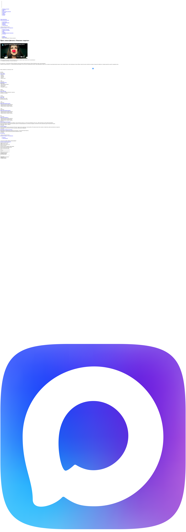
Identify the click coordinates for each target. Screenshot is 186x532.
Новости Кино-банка (5, 22)
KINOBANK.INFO (3, 82)
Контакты (4, 24)
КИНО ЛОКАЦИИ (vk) (4, 117)
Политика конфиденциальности (5, 141)
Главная (3, 36)
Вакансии (4, 23)
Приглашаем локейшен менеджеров (6, 129)
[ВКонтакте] (93, 68)
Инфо (3, 10)
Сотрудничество (5, 25)
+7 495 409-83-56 (10, 27)
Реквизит (3, 14)
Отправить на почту (4, 153)
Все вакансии (2, 133)
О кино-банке (4, 21)
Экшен (3, 13)
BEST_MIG (2, 97)
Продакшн (4, 12)
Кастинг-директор (3, 126)
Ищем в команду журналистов (5, 121)
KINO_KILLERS (3, 91)
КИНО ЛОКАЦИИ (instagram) (5, 110)
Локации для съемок (5, 29)
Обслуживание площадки (6, 11)
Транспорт (4, 9)
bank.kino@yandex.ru (3, 27)
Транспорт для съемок (6, 30)
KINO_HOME (2, 73)
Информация (4, 37)
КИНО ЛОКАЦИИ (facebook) (5, 103)
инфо (3, 31)
